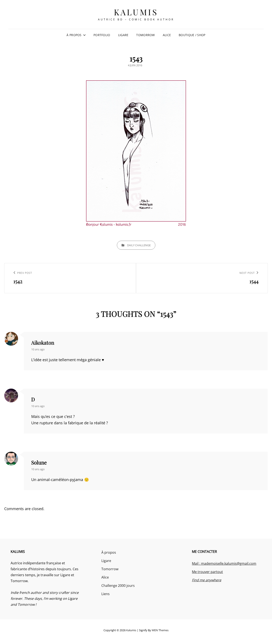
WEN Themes (160, 630)
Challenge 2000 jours (118, 585)
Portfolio (102, 35)
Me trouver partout (207, 571)
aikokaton (42, 342)
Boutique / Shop (192, 35)
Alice (167, 35)
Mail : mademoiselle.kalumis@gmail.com (224, 563)
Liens (105, 593)
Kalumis (136, 12)
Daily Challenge (139, 245)
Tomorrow (145, 35)
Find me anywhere (206, 580)
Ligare (123, 35)
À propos (74, 35)
